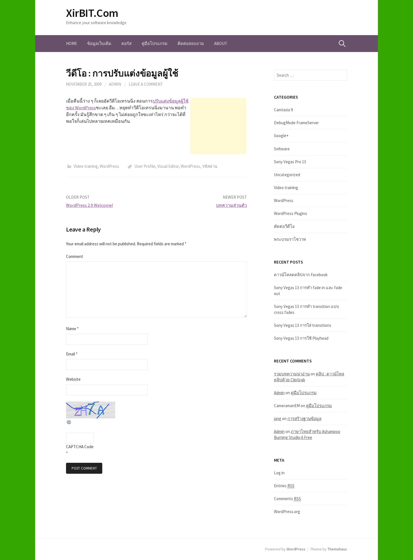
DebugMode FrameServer (296, 122)
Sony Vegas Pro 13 (290, 161)
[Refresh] (69, 421)
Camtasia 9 (283, 109)
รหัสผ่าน (209, 166)
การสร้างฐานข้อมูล (304, 418)
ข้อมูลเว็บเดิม (99, 43)
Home (71, 43)
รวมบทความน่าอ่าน (292, 374)
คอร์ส (126, 43)
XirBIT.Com (92, 13)
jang (277, 418)
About (220, 43)
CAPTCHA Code (80, 446)
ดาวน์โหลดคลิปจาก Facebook (301, 274)
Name (72, 328)
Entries (284, 485)
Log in (279, 472)
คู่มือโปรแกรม (154, 43)
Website (73, 379)
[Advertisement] (218, 126)
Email (72, 354)
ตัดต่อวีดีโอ (284, 226)
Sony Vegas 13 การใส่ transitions (302, 325)
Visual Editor (168, 166)
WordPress (109, 166)
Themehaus (337, 549)
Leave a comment (146, 84)
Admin (115, 84)
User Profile (144, 166)
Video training (86, 166)
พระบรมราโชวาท (290, 239)
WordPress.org (287, 511)
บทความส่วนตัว (231, 205)
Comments (287, 498)
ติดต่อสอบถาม (191, 43)
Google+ (281, 135)
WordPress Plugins (290, 213)
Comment (74, 256)
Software (282, 148)
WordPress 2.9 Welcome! (89, 205)
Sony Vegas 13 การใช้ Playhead (301, 338)
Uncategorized (287, 174)
